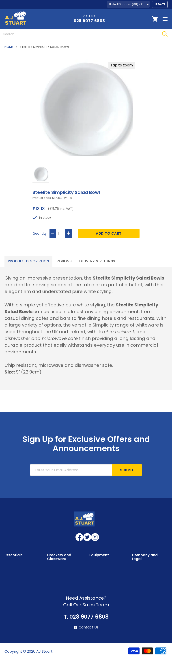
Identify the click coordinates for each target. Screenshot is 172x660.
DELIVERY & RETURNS (97, 261)
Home (8, 47)
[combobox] (78, 34)
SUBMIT (127, 470)
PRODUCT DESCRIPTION (28, 261)
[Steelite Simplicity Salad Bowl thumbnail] (40, 174)
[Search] (164, 34)
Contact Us (89, 627)
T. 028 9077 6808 (86, 617)
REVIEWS (64, 261)
